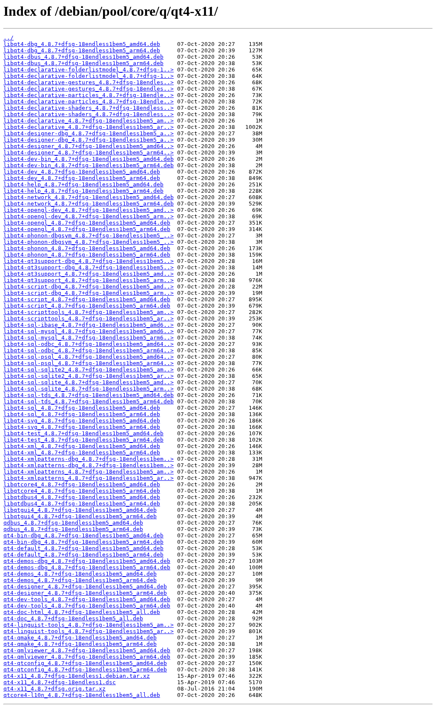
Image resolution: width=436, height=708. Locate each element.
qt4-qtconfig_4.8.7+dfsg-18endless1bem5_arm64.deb (85, 669)
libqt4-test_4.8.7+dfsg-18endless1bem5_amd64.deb (83, 433)
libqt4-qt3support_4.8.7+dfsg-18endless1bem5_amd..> (88, 274)
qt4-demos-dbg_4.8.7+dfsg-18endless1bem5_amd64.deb (86, 561)
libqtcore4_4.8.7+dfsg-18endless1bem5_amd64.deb (81, 484)
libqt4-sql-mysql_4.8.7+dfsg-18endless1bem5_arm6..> (88, 337)
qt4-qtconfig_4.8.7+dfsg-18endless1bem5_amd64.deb (85, 663)
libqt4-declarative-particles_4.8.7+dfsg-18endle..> (88, 95)
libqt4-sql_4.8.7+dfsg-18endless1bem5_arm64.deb (81, 414)
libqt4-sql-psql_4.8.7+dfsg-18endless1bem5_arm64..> (88, 363)
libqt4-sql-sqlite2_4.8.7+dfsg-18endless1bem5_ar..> (88, 376)
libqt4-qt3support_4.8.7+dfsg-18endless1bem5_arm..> (88, 280)
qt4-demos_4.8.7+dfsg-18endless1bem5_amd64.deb (80, 574)
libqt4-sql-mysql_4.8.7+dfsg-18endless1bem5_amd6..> (88, 331)
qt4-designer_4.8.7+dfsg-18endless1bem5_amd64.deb (85, 586)
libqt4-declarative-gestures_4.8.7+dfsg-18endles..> (88, 82)
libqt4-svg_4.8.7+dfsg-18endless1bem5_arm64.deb (81, 427)
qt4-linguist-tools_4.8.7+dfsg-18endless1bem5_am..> (88, 625)
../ (8, 37)
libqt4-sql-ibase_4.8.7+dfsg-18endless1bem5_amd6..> (88, 325)
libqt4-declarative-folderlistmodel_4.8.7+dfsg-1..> (88, 69)
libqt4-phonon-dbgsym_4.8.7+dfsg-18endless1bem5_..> (88, 235)
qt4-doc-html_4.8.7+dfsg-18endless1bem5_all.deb (81, 612)
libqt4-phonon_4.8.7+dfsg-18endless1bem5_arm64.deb (86, 254)
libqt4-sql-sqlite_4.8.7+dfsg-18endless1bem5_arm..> (88, 388)
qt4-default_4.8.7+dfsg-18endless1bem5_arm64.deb (83, 554)
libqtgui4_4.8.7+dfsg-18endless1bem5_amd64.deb (80, 510)
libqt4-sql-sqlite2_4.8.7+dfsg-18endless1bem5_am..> (88, 369)
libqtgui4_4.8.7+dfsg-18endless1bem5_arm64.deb (80, 516)
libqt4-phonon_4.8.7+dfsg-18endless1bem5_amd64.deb (86, 248)
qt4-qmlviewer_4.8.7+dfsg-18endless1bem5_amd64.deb (86, 650)
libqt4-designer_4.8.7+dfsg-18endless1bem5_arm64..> (88, 152)
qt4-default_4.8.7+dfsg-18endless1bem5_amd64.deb (83, 548)
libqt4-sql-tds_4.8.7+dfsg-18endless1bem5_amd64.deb (88, 395)
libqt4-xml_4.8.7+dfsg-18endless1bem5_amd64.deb (81, 446)
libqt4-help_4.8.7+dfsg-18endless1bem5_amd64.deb (83, 184)
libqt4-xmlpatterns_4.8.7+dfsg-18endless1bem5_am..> (88, 471)
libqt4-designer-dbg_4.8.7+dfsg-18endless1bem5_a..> (88, 133)
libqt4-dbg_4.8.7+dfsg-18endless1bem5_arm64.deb (81, 50)
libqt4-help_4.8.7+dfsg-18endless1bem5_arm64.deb (83, 191)
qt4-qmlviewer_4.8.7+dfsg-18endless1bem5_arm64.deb (86, 657)
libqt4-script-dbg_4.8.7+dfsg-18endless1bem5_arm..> (88, 293)
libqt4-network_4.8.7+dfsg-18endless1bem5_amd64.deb (88, 197)
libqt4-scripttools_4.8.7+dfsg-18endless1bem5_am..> (88, 312)
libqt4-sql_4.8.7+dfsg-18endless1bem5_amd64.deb (81, 408)
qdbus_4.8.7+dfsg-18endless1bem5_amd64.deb (73, 523)
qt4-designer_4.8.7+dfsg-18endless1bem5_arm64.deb (85, 593)
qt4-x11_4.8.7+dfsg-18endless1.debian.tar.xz (76, 676)
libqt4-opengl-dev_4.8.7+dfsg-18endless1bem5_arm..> (88, 216)
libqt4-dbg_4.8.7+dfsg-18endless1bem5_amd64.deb (81, 44)
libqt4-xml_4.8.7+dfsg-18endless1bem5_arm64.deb (81, 452)
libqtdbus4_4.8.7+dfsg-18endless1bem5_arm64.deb (81, 503)
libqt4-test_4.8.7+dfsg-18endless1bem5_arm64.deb (83, 440)
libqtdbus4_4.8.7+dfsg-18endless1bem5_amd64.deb (81, 497)
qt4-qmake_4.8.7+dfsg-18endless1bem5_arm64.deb (80, 644)
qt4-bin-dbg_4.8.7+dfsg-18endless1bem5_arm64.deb (83, 542)
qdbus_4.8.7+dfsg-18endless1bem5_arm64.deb (73, 529)
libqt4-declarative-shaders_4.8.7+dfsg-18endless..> (88, 108)
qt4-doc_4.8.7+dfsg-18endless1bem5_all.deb (73, 618)
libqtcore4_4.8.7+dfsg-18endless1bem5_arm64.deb (81, 491)
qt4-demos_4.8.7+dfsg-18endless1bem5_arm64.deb (80, 580)
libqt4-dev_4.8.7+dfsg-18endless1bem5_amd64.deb (81, 171)
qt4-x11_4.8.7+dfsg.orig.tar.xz (54, 688)
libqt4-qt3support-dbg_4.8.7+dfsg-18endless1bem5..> (88, 261)
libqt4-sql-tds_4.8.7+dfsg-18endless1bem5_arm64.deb (88, 401)
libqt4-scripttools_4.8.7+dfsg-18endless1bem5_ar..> (88, 318)
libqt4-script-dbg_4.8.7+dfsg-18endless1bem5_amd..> (88, 286)
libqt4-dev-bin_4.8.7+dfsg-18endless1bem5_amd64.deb (88, 159)
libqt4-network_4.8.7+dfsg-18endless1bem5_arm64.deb (88, 203)
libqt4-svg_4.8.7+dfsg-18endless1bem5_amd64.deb (81, 420)
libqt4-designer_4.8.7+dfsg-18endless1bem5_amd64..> (88, 146)
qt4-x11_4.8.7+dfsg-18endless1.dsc (59, 682)
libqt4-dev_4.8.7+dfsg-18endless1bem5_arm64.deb (81, 178)
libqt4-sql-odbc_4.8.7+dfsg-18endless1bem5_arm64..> (88, 350)
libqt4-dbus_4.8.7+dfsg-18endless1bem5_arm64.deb (83, 63)
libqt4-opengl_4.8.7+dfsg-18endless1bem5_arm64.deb (86, 229)
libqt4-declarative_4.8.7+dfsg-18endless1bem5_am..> (88, 120)
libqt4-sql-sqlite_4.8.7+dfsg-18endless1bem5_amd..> (88, 382)
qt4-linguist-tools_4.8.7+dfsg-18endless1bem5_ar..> (88, 631)
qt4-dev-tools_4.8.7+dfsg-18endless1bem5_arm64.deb (86, 605)
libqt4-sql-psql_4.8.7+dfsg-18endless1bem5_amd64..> (88, 357)
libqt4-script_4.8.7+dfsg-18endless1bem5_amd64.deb (86, 299)
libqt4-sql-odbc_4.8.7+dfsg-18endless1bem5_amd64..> (88, 344)
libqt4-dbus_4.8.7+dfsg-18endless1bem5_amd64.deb (83, 57)
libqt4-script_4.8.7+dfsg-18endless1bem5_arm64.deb (86, 306)
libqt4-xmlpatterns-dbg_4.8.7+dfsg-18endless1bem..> (88, 459)
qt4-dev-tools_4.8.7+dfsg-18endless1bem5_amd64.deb (86, 599)
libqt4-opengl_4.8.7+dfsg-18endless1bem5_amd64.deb (86, 223)
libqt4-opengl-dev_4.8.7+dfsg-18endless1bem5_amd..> (88, 210)
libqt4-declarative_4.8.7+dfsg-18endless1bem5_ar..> (88, 127)
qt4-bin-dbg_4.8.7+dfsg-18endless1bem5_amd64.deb (83, 535)
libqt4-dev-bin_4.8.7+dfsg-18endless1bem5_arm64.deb (88, 165)
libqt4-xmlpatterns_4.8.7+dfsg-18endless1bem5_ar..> (88, 478)
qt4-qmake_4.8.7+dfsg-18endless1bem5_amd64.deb (80, 637)
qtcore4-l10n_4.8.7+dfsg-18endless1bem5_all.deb (81, 695)
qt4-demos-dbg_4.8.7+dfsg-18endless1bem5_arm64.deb (86, 567)
